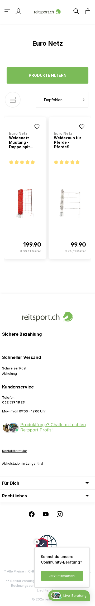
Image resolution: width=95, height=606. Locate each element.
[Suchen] (76, 11)
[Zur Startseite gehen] (47, 11)
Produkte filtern (47, 75)
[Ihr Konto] (18, 11)
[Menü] (8, 11)
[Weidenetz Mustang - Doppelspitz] (25, 203)
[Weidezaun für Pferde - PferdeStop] (70, 203)
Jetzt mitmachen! (62, 576)
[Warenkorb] (86, 11)
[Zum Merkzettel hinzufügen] (37, 126)
